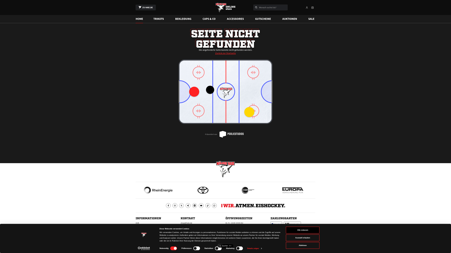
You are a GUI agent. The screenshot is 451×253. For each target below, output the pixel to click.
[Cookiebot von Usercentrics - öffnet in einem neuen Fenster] (144, 248)
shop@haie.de (186, 223)
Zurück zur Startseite (225, 53)
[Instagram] (175, 205)
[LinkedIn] (194, 205)
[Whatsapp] (214, 205)
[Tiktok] (207, 205)
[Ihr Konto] (307, 7)
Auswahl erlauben (302, 238)
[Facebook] (168, 205)
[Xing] (188, 205)
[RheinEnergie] (158, 190)
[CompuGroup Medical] (248, 190)
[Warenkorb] (312, 7)
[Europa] (292, 190)
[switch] (196, 248)
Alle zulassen (302, 230)
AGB (137, 223)
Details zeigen (253, 248)
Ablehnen (303, 245)
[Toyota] (203, 190)
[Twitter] (181, 205)
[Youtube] (201, 205)
